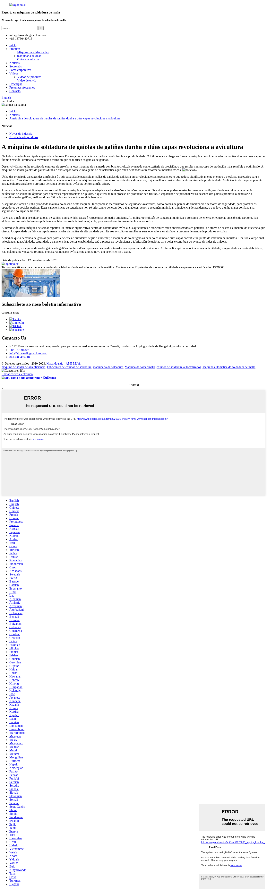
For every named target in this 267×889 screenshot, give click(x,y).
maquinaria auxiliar (29, 55)
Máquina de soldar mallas (33, 52)
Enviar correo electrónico (17, 374)
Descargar (15, 84)
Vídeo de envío (26, 80)
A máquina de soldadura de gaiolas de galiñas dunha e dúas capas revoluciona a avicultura (64, 118)
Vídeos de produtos (29, 77)
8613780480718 (19, 356)
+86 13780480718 (20, 349)
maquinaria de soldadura (108, 367)
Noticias (14, 63)
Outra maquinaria (28, 59)
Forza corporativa (20, 70)
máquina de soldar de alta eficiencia (23, 367)
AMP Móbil (73, 363)
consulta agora (10, 312)
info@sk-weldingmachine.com (28, 353)
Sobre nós (15, 66)
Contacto (15, 91)
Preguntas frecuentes (22, 87)
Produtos (14, 48)
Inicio (12, 45)
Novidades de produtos (23, 137)
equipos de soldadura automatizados (179, 367)
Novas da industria (20, 133)
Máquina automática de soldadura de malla (228, 367)
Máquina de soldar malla (140, 367)
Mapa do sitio (55, 363)
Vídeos (13, 73)
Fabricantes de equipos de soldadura (69, 367)
